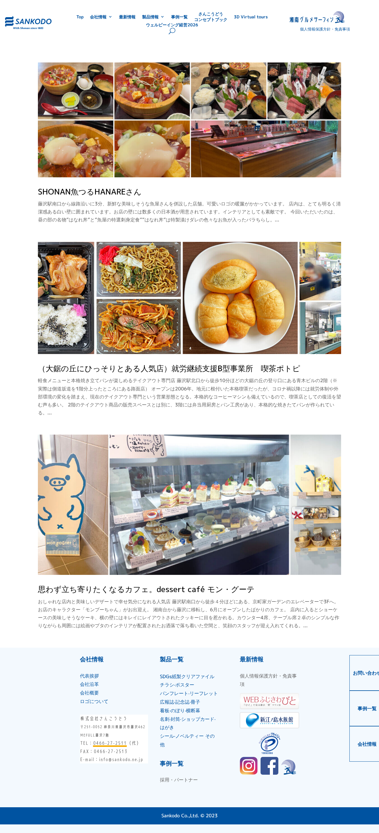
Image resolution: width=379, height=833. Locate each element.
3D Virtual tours (251, 16)
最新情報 (127, 16)
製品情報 (150, 16)
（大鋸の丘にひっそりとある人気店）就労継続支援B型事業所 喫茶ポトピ (169, 368)
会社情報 (98, 16)
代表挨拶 (89, 676)
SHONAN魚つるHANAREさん (90, 191)
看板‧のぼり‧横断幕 (180, 710)
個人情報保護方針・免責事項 (325, 29)
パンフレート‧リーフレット (189, 693)
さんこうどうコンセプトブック (210, 16)
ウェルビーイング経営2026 (172, 24)
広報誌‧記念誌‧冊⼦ (180, 702)
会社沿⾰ (89, 684)
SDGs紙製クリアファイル (187, 676)
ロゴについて (94, 701)
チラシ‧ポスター (177, 684)
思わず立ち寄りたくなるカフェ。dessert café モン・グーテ (146, 589)
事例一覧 (179, 16)
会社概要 (89, 692)
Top (79, 16)
